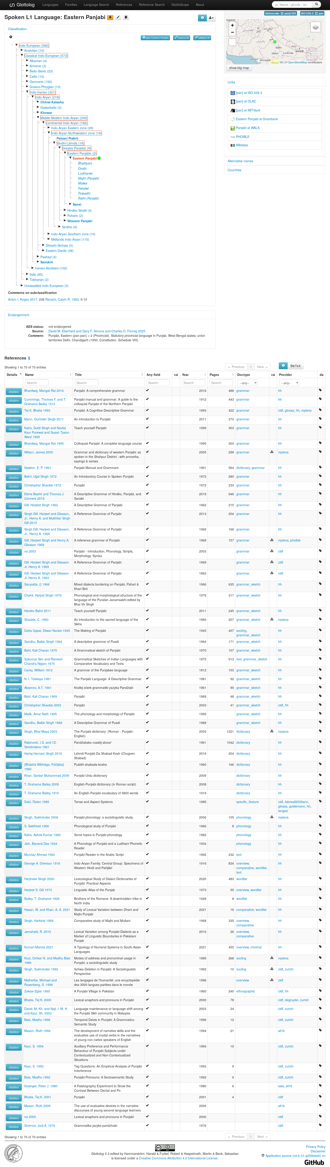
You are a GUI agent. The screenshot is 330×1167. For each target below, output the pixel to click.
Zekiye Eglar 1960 (37, 991)
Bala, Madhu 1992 (37, 1077)
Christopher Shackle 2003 (42, 705)
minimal (256, 947)
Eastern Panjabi (85, 158)
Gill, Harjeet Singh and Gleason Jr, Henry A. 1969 (46, 564)
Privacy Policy (316, 1146)
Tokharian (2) (39, 279)
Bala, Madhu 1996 (37, 1019)
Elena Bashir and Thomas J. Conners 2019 (44, 496)
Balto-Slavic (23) (41, 71)
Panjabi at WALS (247, 127)
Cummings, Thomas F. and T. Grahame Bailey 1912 (45, 401)
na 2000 (30, 1116)
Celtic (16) (37, 76)
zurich (289, 969)
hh (280, 390)
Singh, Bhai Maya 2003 (40, 731)
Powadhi (84, 193)
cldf (280, 410)
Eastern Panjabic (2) (82, 153)
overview (242, 863)
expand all (183, 37)
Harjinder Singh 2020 (39, 878)
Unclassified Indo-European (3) (46, 285)
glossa (289, 410)
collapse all (203, 37)
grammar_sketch (248, 584)
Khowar (46, 112)
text (239, 659)
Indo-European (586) (34, 45)
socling (241, 630)
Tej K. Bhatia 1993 (37, 410)
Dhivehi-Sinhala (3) (59, 245)
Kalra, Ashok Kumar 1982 (42, 834)
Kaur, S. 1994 (34, 1046)
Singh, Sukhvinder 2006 (41, 817)
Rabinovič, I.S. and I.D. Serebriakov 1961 (40, 744)
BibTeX (295, 366)
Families (71, 4)
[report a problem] (110, 17)
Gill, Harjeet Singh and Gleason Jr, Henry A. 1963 (46, 575)
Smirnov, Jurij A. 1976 (39, 1125)
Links (231, 82)
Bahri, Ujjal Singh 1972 (40, 476)
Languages (50, 4)
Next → (262, 366)
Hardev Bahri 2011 (37, 610)
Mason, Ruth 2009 (37, 1105)
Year (185, 374)
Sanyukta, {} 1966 (37, 584)
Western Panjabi (79, 221)
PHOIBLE (242, 136)
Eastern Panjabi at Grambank (256, 119)
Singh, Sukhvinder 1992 (41, 969)
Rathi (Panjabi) (88, 198)
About (200, 4)
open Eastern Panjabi (156, 37)
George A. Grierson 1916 (42, 863)
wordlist (261, 867)
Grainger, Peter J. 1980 (40, 1086)
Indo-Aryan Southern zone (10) (73, 234)
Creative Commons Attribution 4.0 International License (178, 1158)
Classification (17, 29)
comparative (245, 867)
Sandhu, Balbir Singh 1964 (43, 641)
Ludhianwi (85, 173)
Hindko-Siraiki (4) (79, 210)
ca (176, 374)
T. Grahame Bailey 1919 (41, 793)
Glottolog (25, 4)
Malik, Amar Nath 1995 (40, 714)
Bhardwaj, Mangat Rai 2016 (44, 390)
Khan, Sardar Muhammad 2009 (46, 775)
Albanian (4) (38, 60)
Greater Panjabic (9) (76, 148)
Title (78, 374)
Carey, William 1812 (38, 670)
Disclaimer (318, 1151)
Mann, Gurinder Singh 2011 (44, 419)
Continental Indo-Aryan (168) (66, 123)
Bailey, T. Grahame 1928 (41, 898)
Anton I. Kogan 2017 (22, 299)
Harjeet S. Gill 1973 (38, 889)
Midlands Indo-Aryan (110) (70, 239)
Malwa (82, 183)
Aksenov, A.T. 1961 (38, 687)
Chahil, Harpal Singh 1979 (43, 595)
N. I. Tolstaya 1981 (37, 679)
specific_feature (247, 801)
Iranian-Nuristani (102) (51, 268)
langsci (283, 810)
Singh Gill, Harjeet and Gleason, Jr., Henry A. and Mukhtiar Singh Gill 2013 (47, 518)
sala (281, 1086)
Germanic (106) (41, 81)
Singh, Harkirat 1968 (38, 920)
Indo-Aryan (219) (47, 97)
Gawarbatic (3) (51, 107)
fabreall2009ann (296, 801)
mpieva (306, 410)
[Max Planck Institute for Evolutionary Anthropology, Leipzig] (13, 1153)
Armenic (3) (38, 66)
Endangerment (18, 315)
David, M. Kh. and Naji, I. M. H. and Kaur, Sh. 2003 (46, 1010)
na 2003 (30, 551)
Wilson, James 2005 (38, 452)
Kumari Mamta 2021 (38, 947)
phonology (243, 817)
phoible (295, 540)
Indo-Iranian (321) (43, 92)
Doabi (82, 168)
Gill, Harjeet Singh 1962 (41, 505)
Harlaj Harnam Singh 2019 (43, 753)
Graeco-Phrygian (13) (45, 86)
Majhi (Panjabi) (88, 178)
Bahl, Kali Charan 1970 (40, 650)
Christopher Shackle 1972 (42, 485)
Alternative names (240, 161)
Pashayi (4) (48, 257)
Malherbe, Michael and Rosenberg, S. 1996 (40, 982)
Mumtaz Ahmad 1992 (39, 854)
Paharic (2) (75, 215)
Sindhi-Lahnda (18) (70, 143)
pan (320, 13)
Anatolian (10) (34, 50)
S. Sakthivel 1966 (36, 826)
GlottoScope (180, 4)
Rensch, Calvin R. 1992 (62, 299)
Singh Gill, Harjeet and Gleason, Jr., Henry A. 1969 (47, 531)
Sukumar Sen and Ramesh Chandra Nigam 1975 (43, 661)
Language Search (96, 4)
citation (14, 391)
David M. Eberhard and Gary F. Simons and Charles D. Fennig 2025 (96, 331)
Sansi (77, 204)
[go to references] (126, 17)
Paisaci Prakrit (67, 138)
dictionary (243, 467)
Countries (234, 170)
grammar (242, 390)
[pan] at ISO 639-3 (248, 92)
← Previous (236, 366)
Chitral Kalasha (52, 102)
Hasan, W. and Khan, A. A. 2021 (47, 909)
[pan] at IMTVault (247, 110)
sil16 (281, 1030)
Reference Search (152, 4)
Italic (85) (36, 274)
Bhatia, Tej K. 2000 (37, 1000)
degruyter (291, 1000)
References (124, 4)
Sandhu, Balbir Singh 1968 (43, 722)
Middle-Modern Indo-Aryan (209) (64, 117)
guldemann (297, 806)
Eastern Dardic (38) (60, 250)
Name (29, 374)
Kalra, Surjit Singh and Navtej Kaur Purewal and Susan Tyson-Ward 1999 (47, 432)
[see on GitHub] (118, 17)
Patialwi (83, 188)
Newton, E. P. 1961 (37, 467)
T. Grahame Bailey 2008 (41, 784)
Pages (214, 374)
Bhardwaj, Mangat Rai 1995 (44, 443)
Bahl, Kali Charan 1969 (40, 696)
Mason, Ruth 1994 (37, 1030)
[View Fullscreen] (232, 42)
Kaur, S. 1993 (34, 1066)
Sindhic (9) (69, 227)
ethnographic (245, 991)
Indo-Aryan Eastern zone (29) (72, 128)
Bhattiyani (85, 163)
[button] (275, 42)
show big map (239, 67)
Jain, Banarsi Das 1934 (40, 843)
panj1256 (290, 13)
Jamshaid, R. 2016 (37, 931)
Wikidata (241, 145)
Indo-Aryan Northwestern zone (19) (76, 133)
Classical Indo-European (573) (46, 55)
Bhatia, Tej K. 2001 (37, 1097)
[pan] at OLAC (245, 101)
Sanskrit (46, 262)
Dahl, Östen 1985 (36, 801)
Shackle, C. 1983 (36, 619)
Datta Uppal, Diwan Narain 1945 (47, 630)
